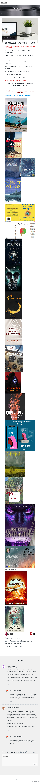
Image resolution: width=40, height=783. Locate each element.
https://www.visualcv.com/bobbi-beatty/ (14, 641)
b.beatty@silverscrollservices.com (23, 695)
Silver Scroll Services (20, 9)
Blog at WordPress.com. (20, 779)
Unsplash (19, 646)
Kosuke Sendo (22, 752)
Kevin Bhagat (13, 646)
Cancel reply (35, 752)
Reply (8, 684)
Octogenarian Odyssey (13, 707)
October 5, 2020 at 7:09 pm (12, 667)
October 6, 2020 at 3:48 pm (15, 692)
